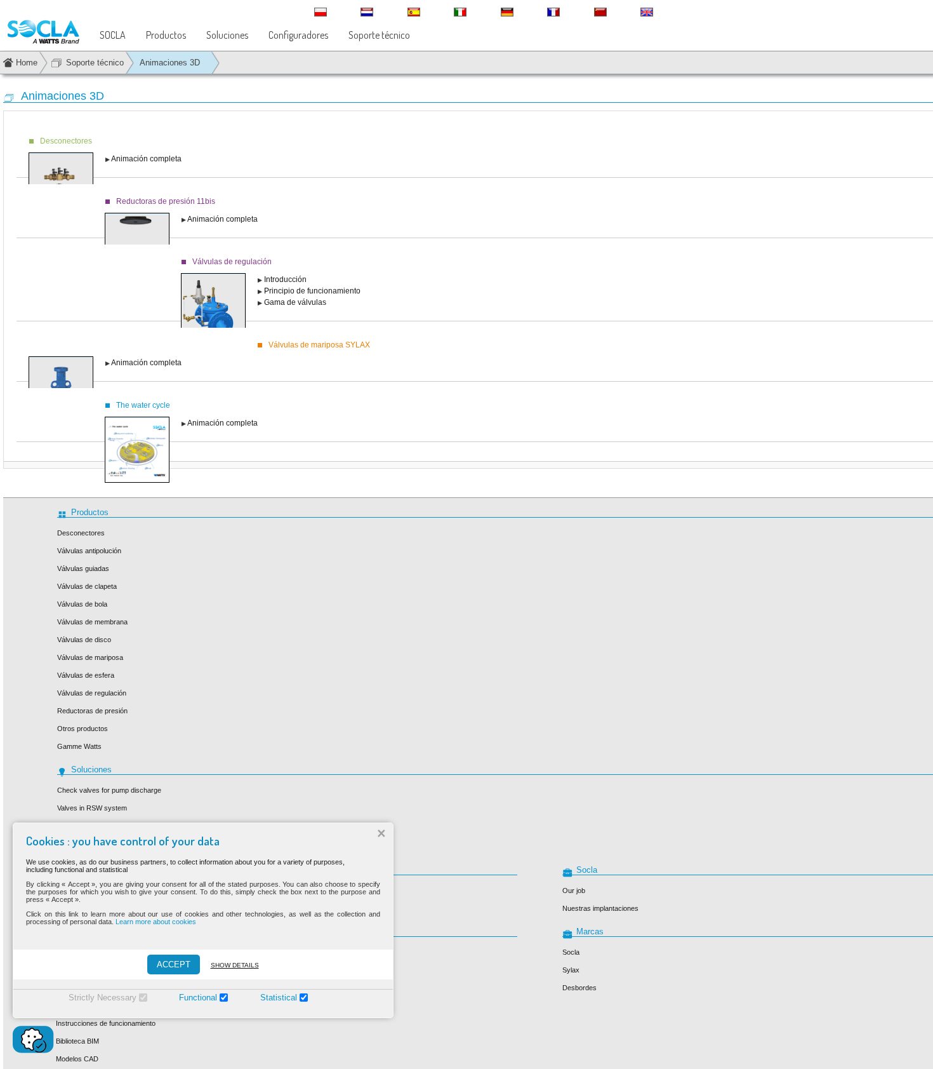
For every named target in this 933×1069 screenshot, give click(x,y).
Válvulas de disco (84, 639)
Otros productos (82, 728)
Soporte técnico (379, 35)
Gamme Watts (79, 746)
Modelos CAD (77, 1059)
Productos (166, 35)
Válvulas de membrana (92, 622)
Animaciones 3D (170, 62)
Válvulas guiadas (83, 568)
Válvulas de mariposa (90, 657)
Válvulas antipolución (89, 551)
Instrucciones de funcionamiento (106, 1023)
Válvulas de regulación (91, 693)
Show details (235, 965)
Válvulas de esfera (85, 675)
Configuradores (298, 35)
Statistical (278, 997)
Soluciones (227, 35)
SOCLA (113, 35)
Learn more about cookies (156, 921)
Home (26, 62)
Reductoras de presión (92, 711)
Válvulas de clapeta (87, 586)
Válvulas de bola (82, 604)
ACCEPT (173, 964)
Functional (198, 997)
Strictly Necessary (102, 997)
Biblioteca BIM (77, 1041)
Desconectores (81, 533)
